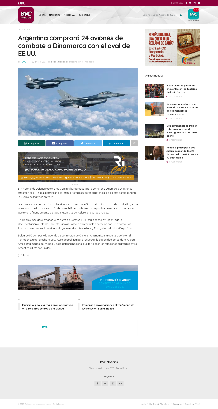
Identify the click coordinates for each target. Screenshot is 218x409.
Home (20, 29)
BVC (24, 61)
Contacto (177, 404)
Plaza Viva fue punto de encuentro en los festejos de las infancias (181, 89)
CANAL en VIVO (192, 404)
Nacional (54, 15)
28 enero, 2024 (39, 61)
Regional (69, 15)
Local (42, 15)
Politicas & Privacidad (159, 404)
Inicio (143, 404)
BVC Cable (84, 15)
